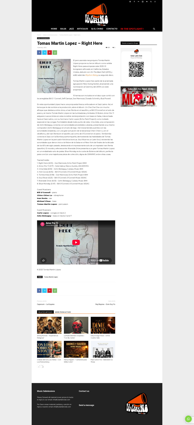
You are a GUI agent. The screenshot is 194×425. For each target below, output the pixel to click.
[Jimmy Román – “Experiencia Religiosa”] (49, 325)
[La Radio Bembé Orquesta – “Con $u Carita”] (76, 325)
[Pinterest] (49, 52)
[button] (154, 29)
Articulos (82, 28)
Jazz (71, 28)
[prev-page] (38, 366)
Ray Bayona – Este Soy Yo (105, 304)
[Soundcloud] (147, 1)
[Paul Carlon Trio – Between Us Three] (103, 349)
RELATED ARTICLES (45, 312)
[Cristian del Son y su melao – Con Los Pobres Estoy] (49, 349)
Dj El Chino (97, 28)
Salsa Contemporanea (50, 35)
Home (54, 28)
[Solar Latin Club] (97, 14)
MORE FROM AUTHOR (63, 312)
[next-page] (42, 366)
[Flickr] (138, 1)
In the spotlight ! (132, 28)
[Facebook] (134, 1)
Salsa (63, 28)
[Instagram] (142, 1)
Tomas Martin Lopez (51, 277)
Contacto (111, 28)
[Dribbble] (130, 1)
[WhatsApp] (155, 1)
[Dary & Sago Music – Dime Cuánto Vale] (103, 325)
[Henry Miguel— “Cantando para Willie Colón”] (76, 349)
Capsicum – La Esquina (45, 304)
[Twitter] (151, 1)
